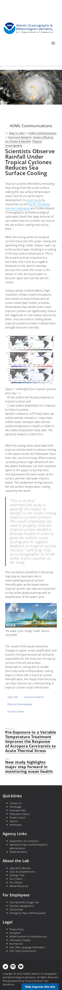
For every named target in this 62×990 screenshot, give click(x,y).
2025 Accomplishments (22, 871)
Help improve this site (40, 987)
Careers (13, 821)
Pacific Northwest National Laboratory (27, 206)
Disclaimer (15, 933)
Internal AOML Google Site (24, 902)
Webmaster (15, 824)
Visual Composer (34, 980)
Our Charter (16, 878)
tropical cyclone (15, 711)
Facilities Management (21, 906)
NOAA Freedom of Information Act (28, 936)
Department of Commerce (24, 841)
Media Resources (18, 886)
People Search (17, 817)
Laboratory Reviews (20, 868)
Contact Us (15, 803)
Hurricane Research (20, 137)
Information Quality (19, 940)
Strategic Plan (16, 875)
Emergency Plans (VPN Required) (27, 913)
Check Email (16, 909)
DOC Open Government (22, 951)
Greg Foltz (12, 697)
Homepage (15, 806)
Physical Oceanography (19, 704)
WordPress (8, 984)
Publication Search (19, 814)
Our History (15, 882)
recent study (33, 200)
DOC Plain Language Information (27, 947)
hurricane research (34, 697)
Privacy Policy (16, 929)
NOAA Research (18, 851)
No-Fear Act (16, 943)
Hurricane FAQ (17, 810)
